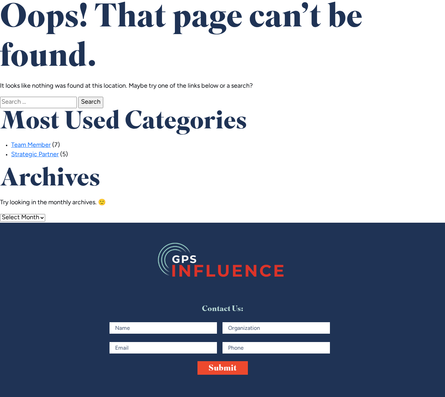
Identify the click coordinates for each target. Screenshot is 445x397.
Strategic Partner (35, 155)
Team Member (31, 145)
